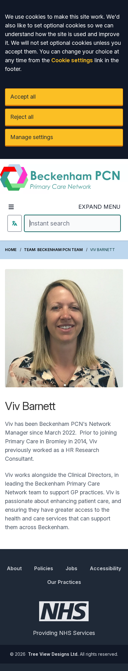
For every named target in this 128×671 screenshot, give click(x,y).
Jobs (71, 568)
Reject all (22, 117)
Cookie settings (72, 60)
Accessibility (105, 568)
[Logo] (64, 179)
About (14, 568)
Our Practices (64, 582)
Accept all (23, 96)
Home (10, 249)
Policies (43, 568)
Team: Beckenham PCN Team (53, 249)
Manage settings (31, 137)
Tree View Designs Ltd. (53, 654)
